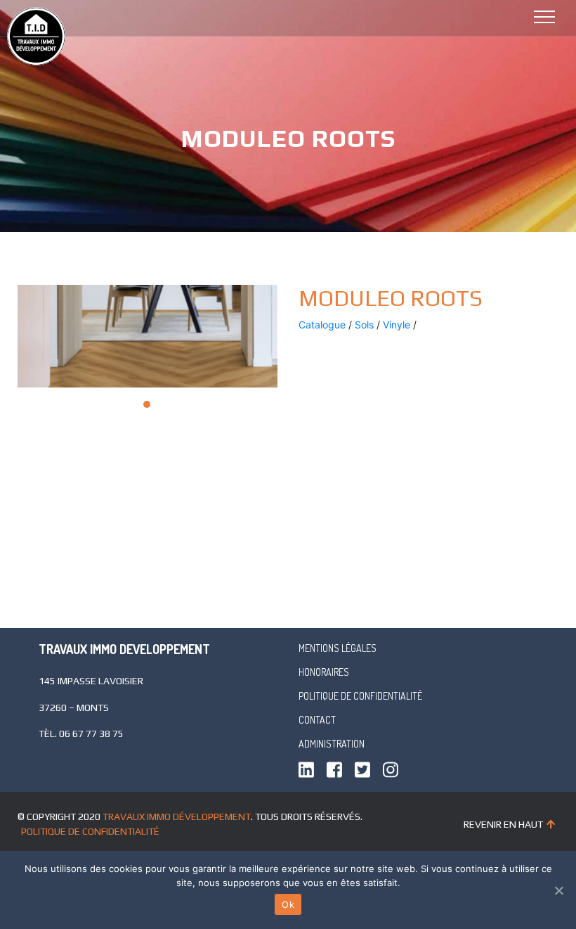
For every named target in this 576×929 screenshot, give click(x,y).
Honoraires (324, 672)
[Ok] (558, 890)
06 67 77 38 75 (91, 733)
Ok (288, 904)
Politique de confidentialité (360, 696)
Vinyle (396, 325)
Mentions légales (338, 648)
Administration (332, 744)
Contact (317, 720)
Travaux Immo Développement (177, 816)
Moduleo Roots (391, 298)
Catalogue (322, 325)
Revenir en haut (503, 824)
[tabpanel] (147, 336)
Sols (364, 325)
